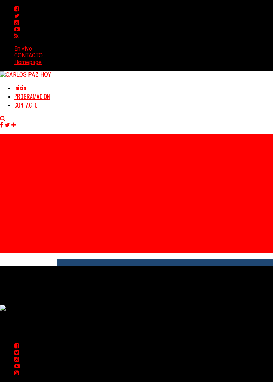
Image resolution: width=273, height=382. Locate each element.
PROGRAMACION (32, 96)
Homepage (28, 62)
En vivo (23, 48)
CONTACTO (28, 55)
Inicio (20, 88)
